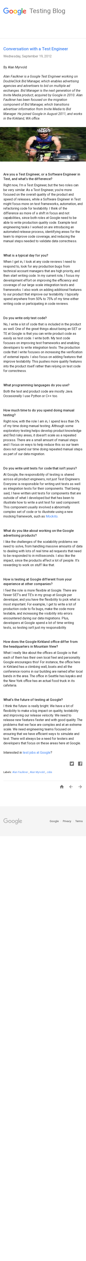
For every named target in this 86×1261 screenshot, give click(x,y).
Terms (79, 821)
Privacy (67, 821)
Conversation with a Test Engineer (35, 48)
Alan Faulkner (20, 772)
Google (54, 821)
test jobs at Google (37, 753)
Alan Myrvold (37, 772)
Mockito (52, 516)
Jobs (49, 772)
